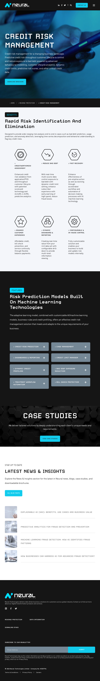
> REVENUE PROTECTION (26, 103)
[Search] (71, 5)
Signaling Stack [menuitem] (12, 627)
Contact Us (82, 5)
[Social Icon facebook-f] (61, 5)
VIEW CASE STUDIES (50, 438)
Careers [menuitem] (38, 672)
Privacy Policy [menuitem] (27, 672)
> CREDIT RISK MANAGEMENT (48, 103)
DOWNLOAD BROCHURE (15, 82)
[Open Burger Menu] (93, 5)
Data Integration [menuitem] (37, 619)
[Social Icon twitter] (64, 5)
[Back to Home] (17, 5)
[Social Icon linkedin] (6, 608)
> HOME (12, 103)
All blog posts (13, 493)
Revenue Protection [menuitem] (13, 619)
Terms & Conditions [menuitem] (11, 672)
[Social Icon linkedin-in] (59, 5)
